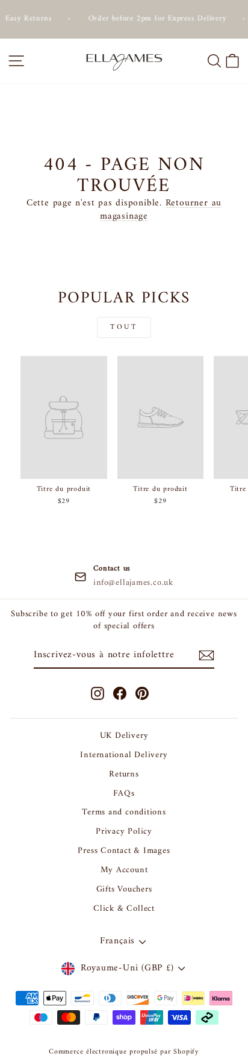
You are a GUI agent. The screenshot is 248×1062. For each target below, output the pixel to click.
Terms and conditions (124, 812)
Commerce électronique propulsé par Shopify (124, 1052)
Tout (123, 327)
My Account (124, 870)
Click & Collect (124, 908)
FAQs (123, 793)
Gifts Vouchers (124, 889)
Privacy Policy (124, 831)
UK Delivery (124, 735)
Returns (123, 774)
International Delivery (123, 755)
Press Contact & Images (124, 850)
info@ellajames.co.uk (133, 583)
